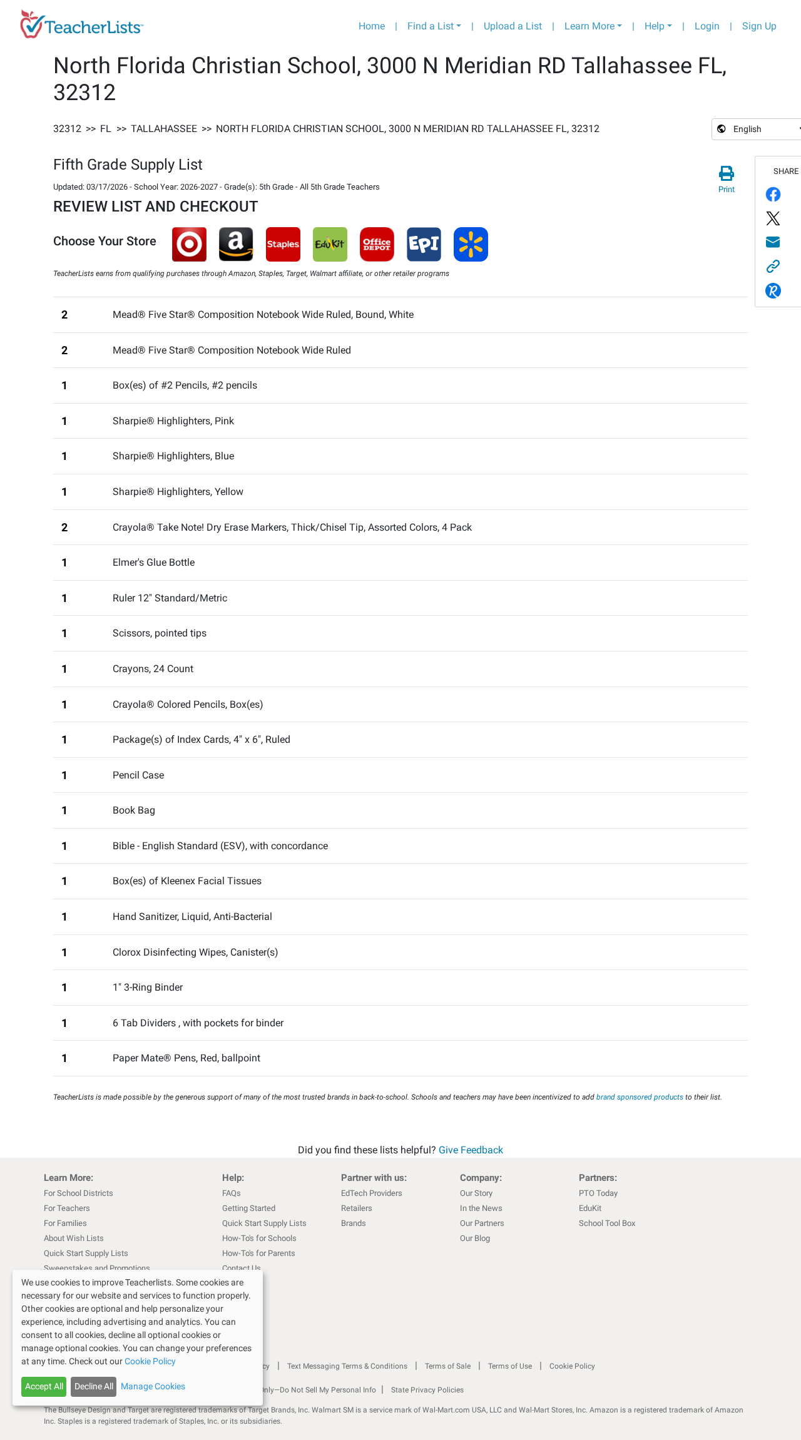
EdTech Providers (371, 1193)
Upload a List (513, 26)
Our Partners (482, 1223)
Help (655, 26)
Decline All (93, 1386)
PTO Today (598, 1193)
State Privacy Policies (427, 1390)
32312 (67, 129)
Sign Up (759, 26)
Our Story (476, 1193)
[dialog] (138, 1338)
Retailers (356, 1208)
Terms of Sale (448, 1366)
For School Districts (78, 1193)
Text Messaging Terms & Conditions (347, 1366)
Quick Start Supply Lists (86, 1253)
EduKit (590, 1208)
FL (105, 129)
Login (707, 26)
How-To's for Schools (259, 1238)
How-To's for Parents (258, 1253)
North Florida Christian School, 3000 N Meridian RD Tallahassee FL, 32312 (407, 129)
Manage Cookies (153, 1386)
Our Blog (475, 1238)
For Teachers (67, 1208)
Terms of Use (510, 1366)
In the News (481, 1208)
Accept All (44, 1386)
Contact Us (241, 1268)
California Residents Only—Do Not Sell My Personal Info (283, 1390)
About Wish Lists (74, 1238)
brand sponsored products (639, 1097)
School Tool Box (607, 1223)
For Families (65, 1223)
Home (372, 26)
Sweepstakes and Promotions (97, 1268)
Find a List (430, 26)
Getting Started (248, 1208)
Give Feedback (471, 1150)
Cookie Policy (572, 1366)
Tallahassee (164, 129)
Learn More (589, 26)
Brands (353, 1223)
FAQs (231, 1193)
